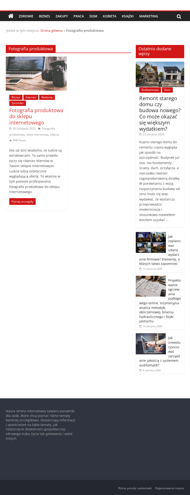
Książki (128, 16)
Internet (31, 97)
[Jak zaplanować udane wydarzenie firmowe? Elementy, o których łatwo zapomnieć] (151, 234)
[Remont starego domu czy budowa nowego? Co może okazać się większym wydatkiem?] (160, 64)
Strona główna (51, 30)
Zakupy (62, 16)
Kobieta (109, 16)
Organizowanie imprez (169, 488)
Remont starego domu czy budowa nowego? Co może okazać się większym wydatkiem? (160, 113)
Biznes (44, 16)
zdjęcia (54, 134)
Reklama (47, 97)
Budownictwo (150, 90)
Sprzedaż (18, 103)
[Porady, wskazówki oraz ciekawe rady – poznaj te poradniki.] (11, 16)
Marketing (148, 16)
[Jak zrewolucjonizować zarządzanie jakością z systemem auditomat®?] (151, 335)
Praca (78, 16)
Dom (93, 16)
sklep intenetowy (37, 134)
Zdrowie (26, 16)
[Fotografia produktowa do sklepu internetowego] (36, 59)
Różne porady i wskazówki (135, 488)
